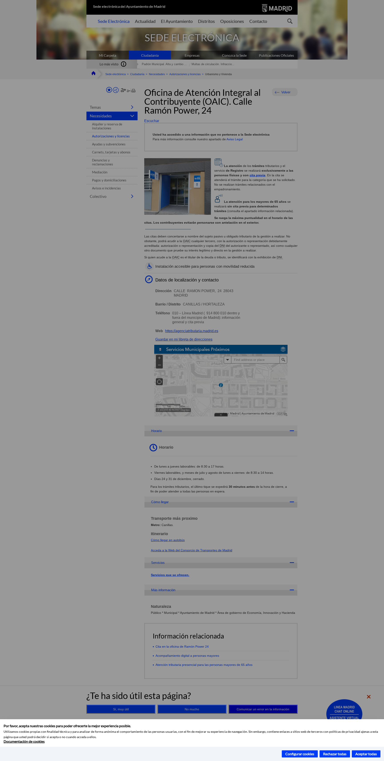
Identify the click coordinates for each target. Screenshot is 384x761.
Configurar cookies (299, 754)
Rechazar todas (334, 754)
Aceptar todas (366, 754)
